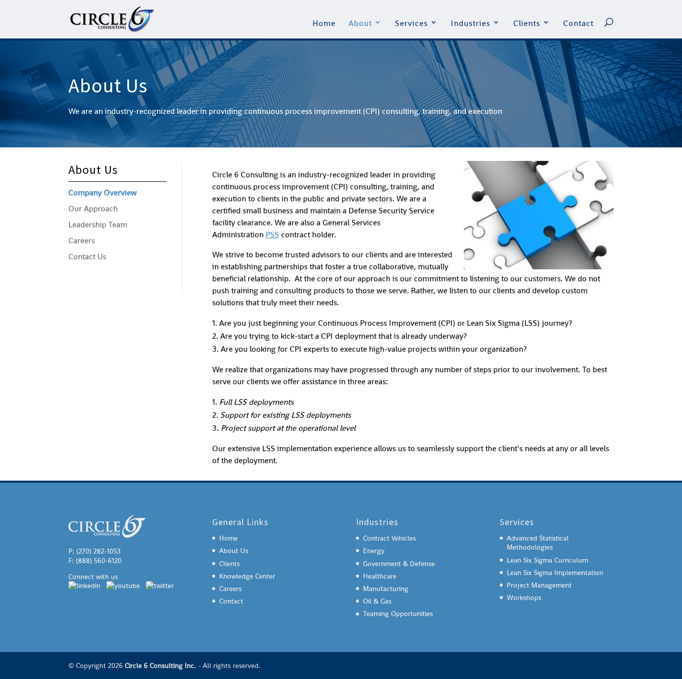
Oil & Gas (377, 601)
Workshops (524, 597)
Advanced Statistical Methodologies (538, 543)
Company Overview (102, 192)
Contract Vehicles (389, 538)
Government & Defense (399, 563)
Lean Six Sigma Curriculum (547, 560)
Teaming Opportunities (398, 613)
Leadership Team (97, 224)
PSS (272, 234)
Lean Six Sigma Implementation (555, 572)
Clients (526, 23)
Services (411, 23)
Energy (373, 550)
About (360, 23)
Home (324, 23)
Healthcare (379, 576)
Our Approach (93, 208)
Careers (81, 240)
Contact (578, 23)
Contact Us (87, 256)
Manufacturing (385, 588)
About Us (233, 550)
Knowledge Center (247, 576)
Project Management (539, 585)
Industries (470, 23)
